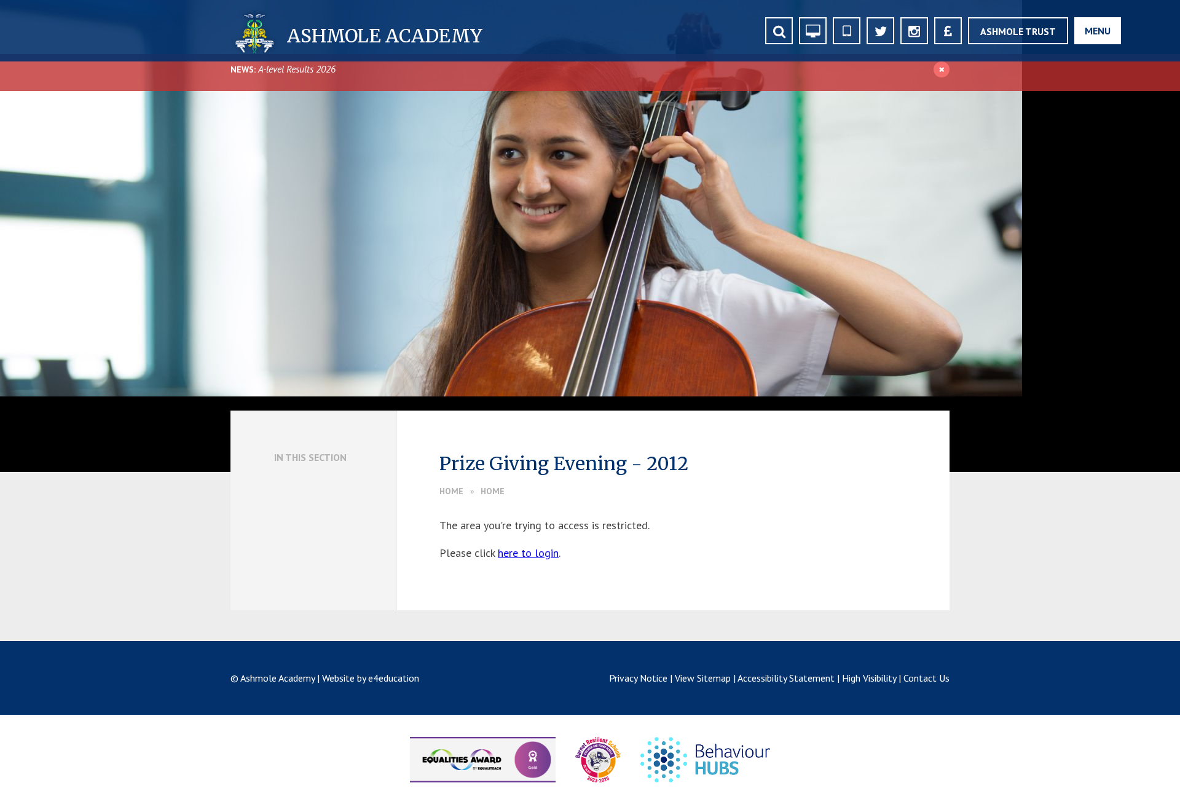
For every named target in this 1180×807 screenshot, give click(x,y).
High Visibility (869, 678)
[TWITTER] (880, 30)
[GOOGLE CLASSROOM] (813, 30)
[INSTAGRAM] (914, 30)
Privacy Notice (638, 678)
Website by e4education (370, 678)
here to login (528, 553)
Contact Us (926, 678)
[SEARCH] (779, 30)
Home (451, 491)
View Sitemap (703, 678)
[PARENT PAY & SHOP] (948, 30)
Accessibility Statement (786, 678)
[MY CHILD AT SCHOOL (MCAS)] (846, 30)
